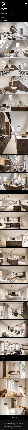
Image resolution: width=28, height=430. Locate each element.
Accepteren (18, 426)
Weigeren (13, 427)
